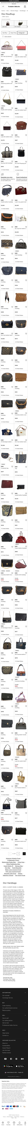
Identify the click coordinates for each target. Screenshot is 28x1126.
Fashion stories (6, 1053)
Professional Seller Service (9, 1025)
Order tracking (6, 1005)
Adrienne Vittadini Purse (13, 858)
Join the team (6, 1050)
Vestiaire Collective (9, 1040)
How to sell (5, 1018)
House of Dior (8, 967)
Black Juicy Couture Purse (13, 870)
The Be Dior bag (7, 977)
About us (4, 1043)
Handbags (22, 11)
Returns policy (6, 1010)
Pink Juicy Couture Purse (13, 872)
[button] (25, 6)
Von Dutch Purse (20, 875)
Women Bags (14, 11)
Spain (13, 1117)
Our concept (5, 995)
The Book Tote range (9, 979)
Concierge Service (7, 998)
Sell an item (5, 1023)
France (4, 1116)
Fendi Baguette (16, 868)
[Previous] (9, 853)
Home (3, 11)
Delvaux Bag (19, 866)
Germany (22, 1116)
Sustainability (6, 1045)
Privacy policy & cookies (13, 1076)
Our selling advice (7, 1020)
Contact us (5, 1035)
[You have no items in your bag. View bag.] (25, 6)
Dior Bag (7, 868)
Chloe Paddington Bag (13, 864)
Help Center (5, 1033)
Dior (7, 11)
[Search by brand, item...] (3, 6)
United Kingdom (10, 1116)
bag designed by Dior (11, 915)
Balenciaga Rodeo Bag (9, 862)
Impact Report (6, 1048)
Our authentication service (9, 1008)
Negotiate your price (6, 177)
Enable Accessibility (14, 1)
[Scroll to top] (24, 853)
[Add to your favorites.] (12, 55)
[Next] (18, 853)
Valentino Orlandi (8, 875)
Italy (15, 1117)
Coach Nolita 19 (8, 866)
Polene (20, 874)
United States (16, 1116)
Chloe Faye (21, 862)
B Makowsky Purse (13, 860)
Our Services (6, 992)
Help (3, 1030)
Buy (3, 1002)
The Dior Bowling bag (9, 980)
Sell (3, 1015)
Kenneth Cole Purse (10, 874)
